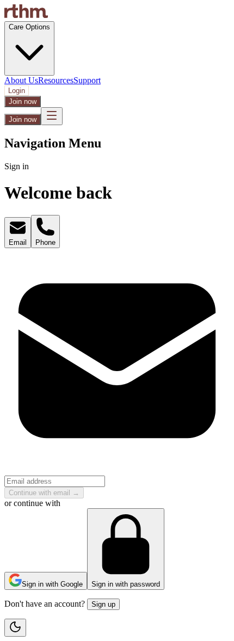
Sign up (103, 604)
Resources (55, 80)
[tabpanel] (117, 373)
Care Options (29, 27)
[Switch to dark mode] (15, 628)
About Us (21, 80)
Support (87, 80)
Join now (22, 101)
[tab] (17, 232)
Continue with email (44, 493)
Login (16, 91)
